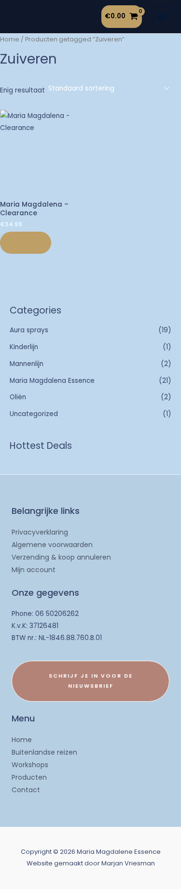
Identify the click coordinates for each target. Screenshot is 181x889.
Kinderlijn (24, 347)
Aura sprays (29, 330)
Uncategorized (34, 413)
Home (9, 39)
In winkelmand (25, 243)
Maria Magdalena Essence (52, 380)
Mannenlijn (26, 363)
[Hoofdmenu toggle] (161, 16)
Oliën (18, 397)
